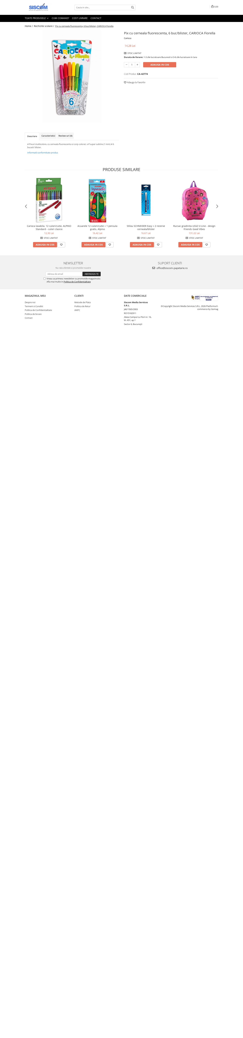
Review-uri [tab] (65, 135)
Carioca (127, 38)
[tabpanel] (72, 76)
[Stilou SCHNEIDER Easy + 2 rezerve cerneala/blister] (145, 200)
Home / (29, 26)
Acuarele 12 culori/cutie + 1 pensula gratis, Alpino (97, 227)
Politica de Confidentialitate (77, 281)
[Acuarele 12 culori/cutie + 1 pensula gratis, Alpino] (97, 200)
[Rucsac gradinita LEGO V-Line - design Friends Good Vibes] (194, 200)
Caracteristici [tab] (48, 135)
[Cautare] (133, 7)
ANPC (77, 310)
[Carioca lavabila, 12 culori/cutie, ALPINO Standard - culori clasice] (49, 200)
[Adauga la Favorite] (61, 244)
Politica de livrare (33, 314)
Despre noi (30, 302)
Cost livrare (80, 18)
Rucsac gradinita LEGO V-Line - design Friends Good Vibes (194, 227)
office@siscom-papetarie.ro (172, 268)
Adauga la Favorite (135, 82)
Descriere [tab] (32, 136)
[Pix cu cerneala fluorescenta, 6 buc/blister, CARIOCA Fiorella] (72, 76)
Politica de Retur (82, 306)
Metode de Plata (82, 302)
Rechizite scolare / (44, 26)
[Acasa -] (41, 7)
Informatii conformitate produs (42, 152)
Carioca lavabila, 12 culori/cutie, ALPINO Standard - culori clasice (49, 227)
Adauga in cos (159, 64)
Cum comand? (60, 18)
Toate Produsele (35, 18)
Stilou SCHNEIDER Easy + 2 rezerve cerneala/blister (146, 227)
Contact (96, 18)
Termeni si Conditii (34, 306)
